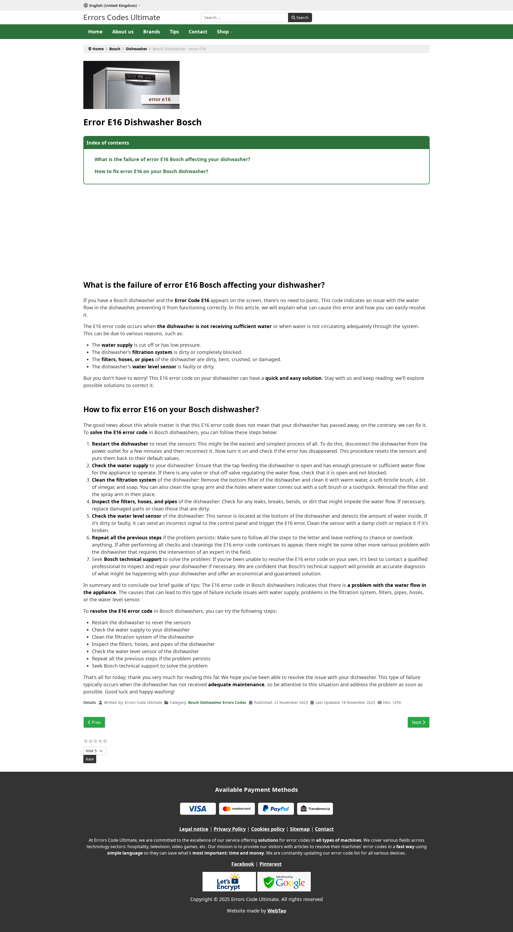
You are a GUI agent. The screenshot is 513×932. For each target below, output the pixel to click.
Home (95, 31)
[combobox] (244, 17)
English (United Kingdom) (113, 5)
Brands (151, 31)
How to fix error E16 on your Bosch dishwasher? (151, 171)
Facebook (242, 864)
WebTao (276, 910)
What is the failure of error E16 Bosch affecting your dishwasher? (172, 159)
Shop (223, 31)
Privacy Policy (230, 829)
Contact (198, 31)
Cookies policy (268, 829)
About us (123, 31)
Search (302, 17)
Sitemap (300, 829)
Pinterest (270, 864)
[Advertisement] (243, 227)
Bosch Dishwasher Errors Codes (217, 702)
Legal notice (193, 829)
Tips (174, 31)
